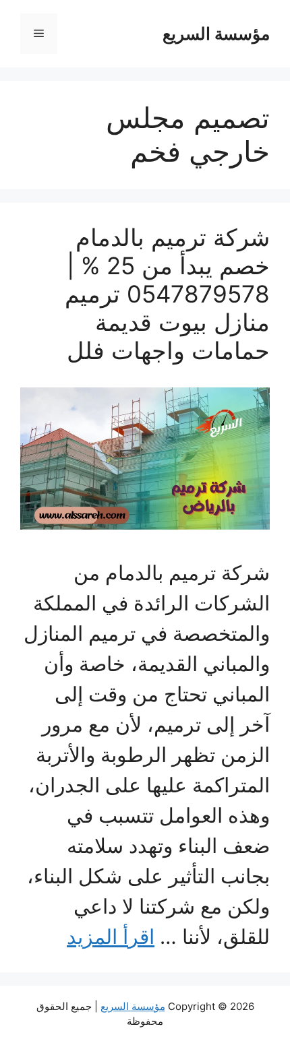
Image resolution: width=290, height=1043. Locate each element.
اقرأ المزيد (110, 936)
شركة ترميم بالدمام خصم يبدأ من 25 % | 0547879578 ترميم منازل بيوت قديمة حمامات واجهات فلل (167, 294)
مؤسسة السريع (216, 34)
